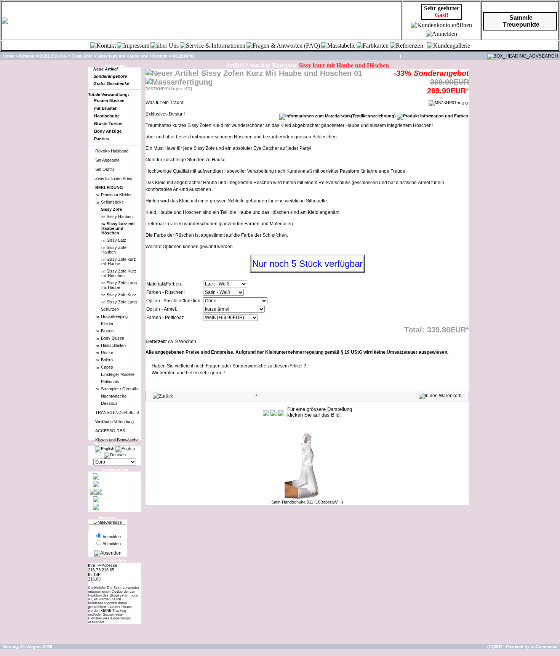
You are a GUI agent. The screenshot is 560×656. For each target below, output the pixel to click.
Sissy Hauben (120, 216)
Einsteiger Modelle (117, 374)
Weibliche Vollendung (114, 421)
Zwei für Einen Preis (113, 178)
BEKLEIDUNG (53, 56)
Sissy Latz (116, 240)
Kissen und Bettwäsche (117, 440)
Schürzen (110, 309)
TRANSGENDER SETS (117, 412)
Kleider (107, 323)
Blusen (107, 331)
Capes (107, 367)
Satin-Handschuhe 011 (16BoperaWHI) (307, 502)
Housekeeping (114, 316)
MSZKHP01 (183, 56)
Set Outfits (105, 169)
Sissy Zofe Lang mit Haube (119, 285)
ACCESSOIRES (110, 430)
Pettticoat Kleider (116, 194)
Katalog (27, 56)
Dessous (109, 403)
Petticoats (110, 381)
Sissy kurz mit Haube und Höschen (132, 56)
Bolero (107, 360)
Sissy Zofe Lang (122, 302)
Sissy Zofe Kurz (121, 294)
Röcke (107, 352)
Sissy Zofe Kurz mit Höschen (118, 273)
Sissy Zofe (82, 56)
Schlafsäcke (112, 202)
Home (8, 56)
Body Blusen (112, 338)
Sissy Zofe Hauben (113, 249)
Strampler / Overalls (119, 389)
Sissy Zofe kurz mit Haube (118, 261)
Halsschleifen (113, 345)
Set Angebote (107, 160)
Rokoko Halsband (111, 151)
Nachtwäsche (113, 396)
